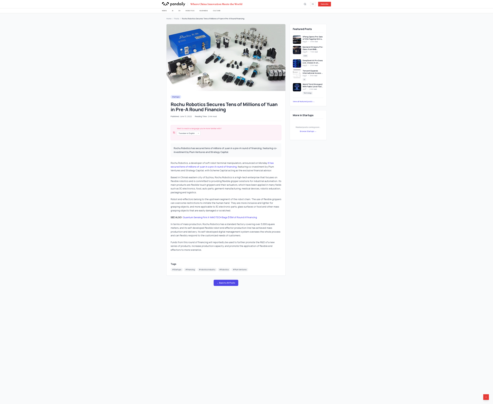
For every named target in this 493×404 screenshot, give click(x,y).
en (313, 4)
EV (180, 11)
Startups (176, 97)
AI (173, 11)
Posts (176, 18)
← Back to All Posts (226, 282)
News (164, 11)
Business (204, 11)
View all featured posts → (304, 101)
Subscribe (324, 4)
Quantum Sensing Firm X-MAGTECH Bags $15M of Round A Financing (220, 217)
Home (169, 18)
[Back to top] (486, 397)
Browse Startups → (308, 131)
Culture (216, 11)
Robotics (190, 11)
